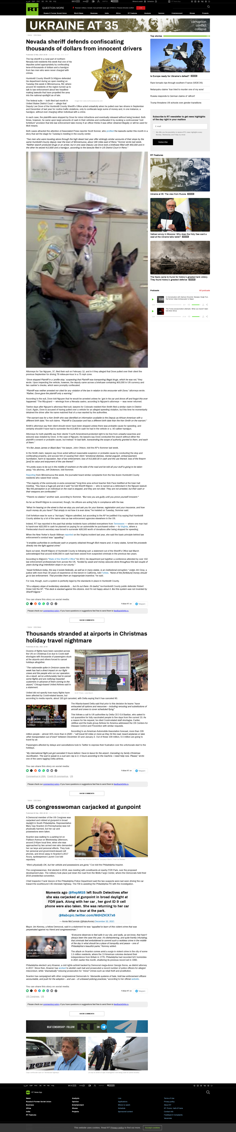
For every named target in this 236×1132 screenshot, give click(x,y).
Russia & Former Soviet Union (55, 13)
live (140, 8)
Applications (122, 1102)
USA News (37, 35)
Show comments (87, 620)
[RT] (76, 1)
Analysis (147, 13)
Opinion (161, 13)
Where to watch (124, 1105)
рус (35, 1085)
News (28, 1098)
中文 (54, 1)
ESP (33, 1)
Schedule (121, 1108)
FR (47, 1)
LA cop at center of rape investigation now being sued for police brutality (113, 1072)
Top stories (156, 36)
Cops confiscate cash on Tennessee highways (42, 1072)
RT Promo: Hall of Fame (173, 1108)
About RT (167, 1105)
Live (119, 1098)
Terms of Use (169, 1098)
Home (30, 35)
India (107, 13)
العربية (28, 1)
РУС (38, 1)
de (40, 1085)
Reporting (31, 475)
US (71, 776)
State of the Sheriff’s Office (62, 559)
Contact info (168, 1112)
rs (48, 1085)
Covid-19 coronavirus (57, 776)
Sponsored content (125, 1112)
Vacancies (168, 1118)
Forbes (105, 573)
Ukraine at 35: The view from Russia (168, 194)
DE (43, 1)
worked (62, 968)
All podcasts (204, 290)
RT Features (132, 13)
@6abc (64, 915)
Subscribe (163, 142)
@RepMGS (77, 892)
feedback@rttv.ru (121, 611)
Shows (192, 13)
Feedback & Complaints (173, 1115)
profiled (110, 131)
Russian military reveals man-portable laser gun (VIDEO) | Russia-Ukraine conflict (104, 8)
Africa (118, 13)
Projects (205, 13)
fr (44, 1085)
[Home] (32, 9)
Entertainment (177, 13)
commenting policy (51, 611)
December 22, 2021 (104, 921)
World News (78, 13)
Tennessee (119, 523)
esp (31, 1085)
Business (93, 13)
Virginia (124, 526)
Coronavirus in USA (35, 776)
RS (50, 1)
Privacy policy (169, 1102)
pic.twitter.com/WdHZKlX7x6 (92, 915)
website (135, 979)
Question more (53, 8)
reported (69, 534)
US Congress (32, 996)
